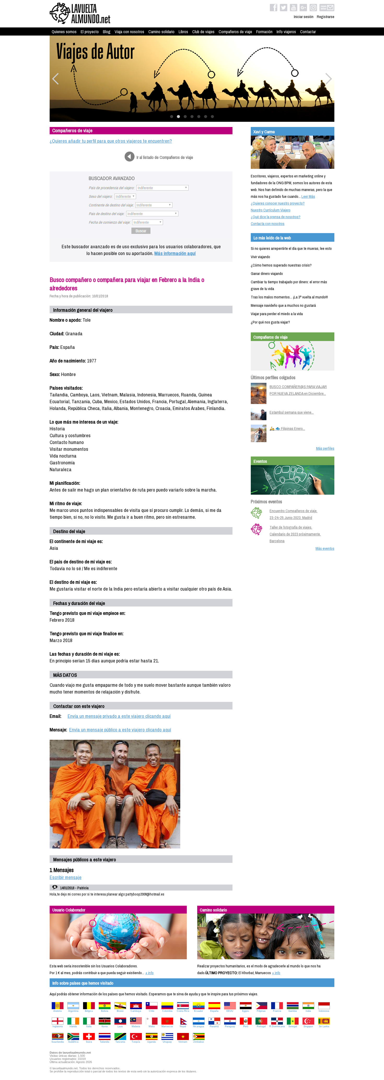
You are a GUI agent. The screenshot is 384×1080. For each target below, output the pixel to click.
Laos (120, 1026)
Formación (264, 31)
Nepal (183, 1026)
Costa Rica (183, 1011)
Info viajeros (286, 31)
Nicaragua (198, 1026)
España (214, 1011)
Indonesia (324, 1011)
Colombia (167, 1011)
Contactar (308, 31)
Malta (152, 1026)
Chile (151, 1011)
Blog (106, 31)
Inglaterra (58, 1026)
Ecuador (198, 1011)
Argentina (73, 1011)
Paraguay (230, 1026)
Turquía (136, 1042)
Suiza (89, 1042)
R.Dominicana (277, 1026)
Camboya (136, 1011)
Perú (245, 1026)
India (308, 1011)
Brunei (120, 1011)
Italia (88, 1026)
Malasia (136, 1026)
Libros (183, 31)
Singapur (308, 1026)
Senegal (292, 1026)
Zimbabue (198, 1042)
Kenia (105, 1026)
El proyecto (90, 31)
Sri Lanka (324, 1026)
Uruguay (167, 1042)
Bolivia (104, 1011)
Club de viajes (203, 31)
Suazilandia (57, 1042)
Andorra (57, 1011)
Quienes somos (64, 31)
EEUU (229, 1011)
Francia (277, 1011)
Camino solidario (161, 31)
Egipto (245, 1011)
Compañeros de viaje (235, 31)
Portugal (261, 1026)
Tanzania (120, 1042)
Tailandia (104, 1042)
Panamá (214, 1026)
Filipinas (261, 1011)
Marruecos (167, 1026)
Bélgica (89, 1011)
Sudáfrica (73, 1042)
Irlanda (73, 1026)
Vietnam (182, 1042)
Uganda (151, 1042)
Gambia (292, 1011)
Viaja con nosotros (129, 31)
